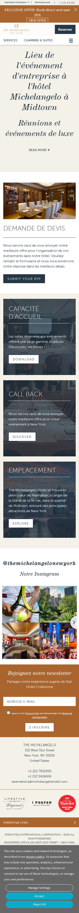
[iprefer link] (42, 803)
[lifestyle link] (14, 803)
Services (10, 40)
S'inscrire (39, 727)
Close (75, 9)
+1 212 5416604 (39, 776)
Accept (39, 896)
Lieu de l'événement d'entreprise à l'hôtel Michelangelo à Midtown (39, 81)
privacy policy (35, 857)
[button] (65, 29)
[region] (70, 35)
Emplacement (32, 470)
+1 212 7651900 (39, 771)
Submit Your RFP (24, 279)
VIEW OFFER (37, 20)
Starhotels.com (42, 2)
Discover (22, 437)
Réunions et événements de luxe (39, 128)
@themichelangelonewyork (39, 563)
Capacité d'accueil (25, 313)
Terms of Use (32, 713)
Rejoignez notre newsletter (39, 673)
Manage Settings (39, 888)
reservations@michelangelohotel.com (39, 782)
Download (24, 359)
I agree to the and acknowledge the (41, 715)
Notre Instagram (39, 574)
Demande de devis (34, 228)
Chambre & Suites (38, 40)
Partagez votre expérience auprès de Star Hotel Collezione (39, 684)
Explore (21, 523)
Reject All (39, 904)
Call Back (25, 394)
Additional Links (15, 822)
